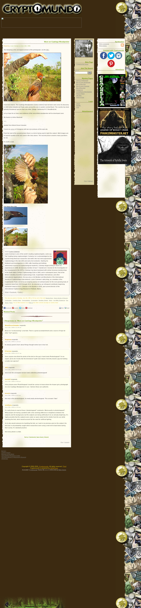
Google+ (16, 307)
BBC (47, 50)
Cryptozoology (34, 300)
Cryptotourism (8, 300)
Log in (78, 103)
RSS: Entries (103, 46)
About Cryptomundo (82, 80)
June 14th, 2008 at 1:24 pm (13, 341)
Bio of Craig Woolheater (83, 82)
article (13, 129)
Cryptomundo (21, 3)
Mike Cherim (62, 470)
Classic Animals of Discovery (61, 298)
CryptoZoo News (17, 300)
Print (62, 307)
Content (66, 442)
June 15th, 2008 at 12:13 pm (13, 369)
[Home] (84, 48)
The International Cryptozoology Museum (13, 457)
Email (7, 292)
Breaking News (49, 298)
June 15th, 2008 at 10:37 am (13, 353)
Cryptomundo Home (82, 64)
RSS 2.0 (31, 302)
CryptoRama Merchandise (84, 92)
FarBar (136, 463)
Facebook (13, 292)
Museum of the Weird (7, 454)
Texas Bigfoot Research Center (10, 455)
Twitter (20, 292)
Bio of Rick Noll (80, 88)
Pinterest (29, 307)
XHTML (78, 105)
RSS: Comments (104, 44)
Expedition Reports (43, 300)
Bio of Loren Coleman (82, 86)
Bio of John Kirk (81, 84)
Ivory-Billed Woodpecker (59, 300)
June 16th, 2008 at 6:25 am (13, 395)
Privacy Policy (80, 94)
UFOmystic (4, 459)
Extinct (50, 300)
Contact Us (79, 90)
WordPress (54, 468)
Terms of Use (80, 97)
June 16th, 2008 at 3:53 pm (13, 407)
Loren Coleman (14, 251)
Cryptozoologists (26, 300)
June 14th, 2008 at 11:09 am (13, 327)
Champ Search (5, 452)
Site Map (79, 95)
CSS (77, 107)
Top (62, 442)
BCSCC (3, 451)
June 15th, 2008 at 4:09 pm (13, 381)
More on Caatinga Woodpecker (56, 42)
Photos (11, 302)
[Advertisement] (41, 33)
